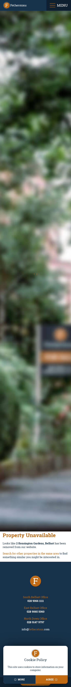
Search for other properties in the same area (31, 553)
